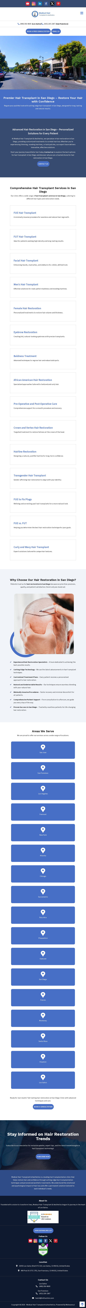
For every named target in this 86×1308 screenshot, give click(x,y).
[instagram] (34, 4)
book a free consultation (38, 31)
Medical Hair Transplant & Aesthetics (40, 1305)
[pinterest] (58, 4)
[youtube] (28, 4)
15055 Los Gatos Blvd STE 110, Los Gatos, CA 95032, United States (44, 1266)
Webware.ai (70, 1305)
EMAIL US (56, 31)
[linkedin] (40, 4)
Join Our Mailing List (43, 1230)
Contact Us (43, 164)
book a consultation (43, 1107)
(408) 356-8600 (25, 24)
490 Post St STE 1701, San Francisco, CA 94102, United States (44, 1270)
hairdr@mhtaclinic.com (44, 1298)
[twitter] (52, 4)
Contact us (48, 152)
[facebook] (46, 4)
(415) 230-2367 (49, 24)
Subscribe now (43, 1156)
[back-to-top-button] (81, 1304)
